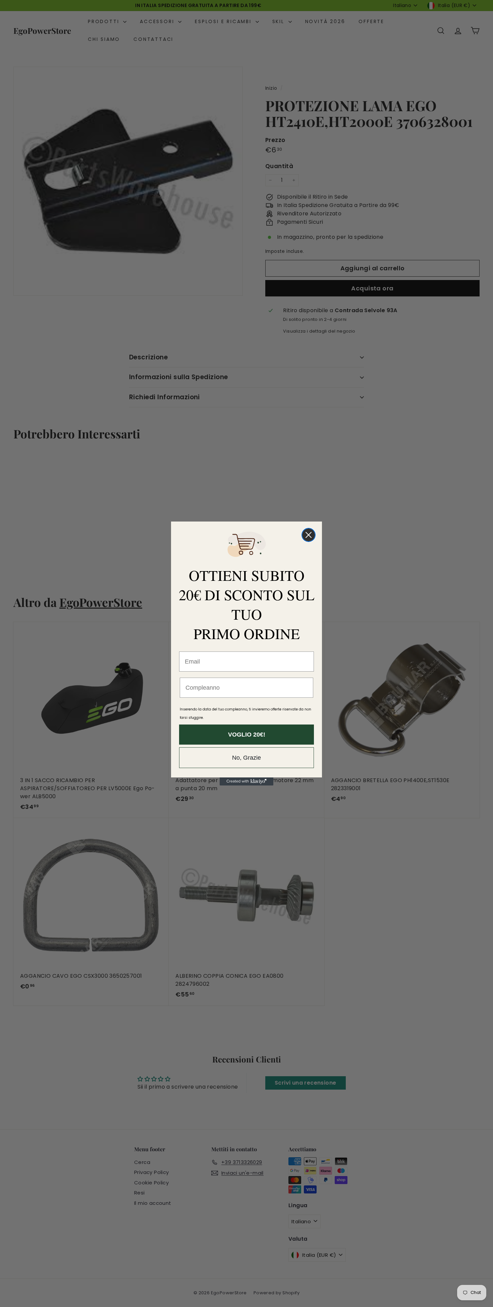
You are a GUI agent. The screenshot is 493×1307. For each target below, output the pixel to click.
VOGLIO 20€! (246, 734)
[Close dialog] (308, 535)
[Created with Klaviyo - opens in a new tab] (246, 781)
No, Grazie (246, 757)
